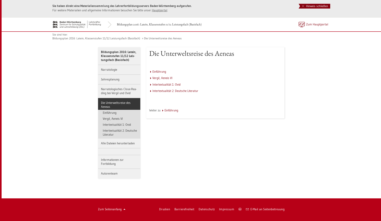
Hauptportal (159, 10)
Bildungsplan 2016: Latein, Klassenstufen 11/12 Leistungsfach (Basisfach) (159, 24)
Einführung (109, 113)
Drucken (164, 209)
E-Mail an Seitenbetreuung (267, 209)
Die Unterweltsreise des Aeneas (163, 38)
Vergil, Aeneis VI (113, 119)
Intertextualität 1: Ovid (117, 124)
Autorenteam (109, 173)
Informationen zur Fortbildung (112, 162)
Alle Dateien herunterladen (118, 143)
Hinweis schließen (316, 6)
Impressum (226, 209)
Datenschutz (207, 209)
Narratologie (109, 69)
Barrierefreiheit (184, 209)
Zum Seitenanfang (110, 209)
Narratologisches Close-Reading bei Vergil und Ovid (119, 91)
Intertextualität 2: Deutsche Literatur (120, 132)
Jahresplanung (110, 79)
